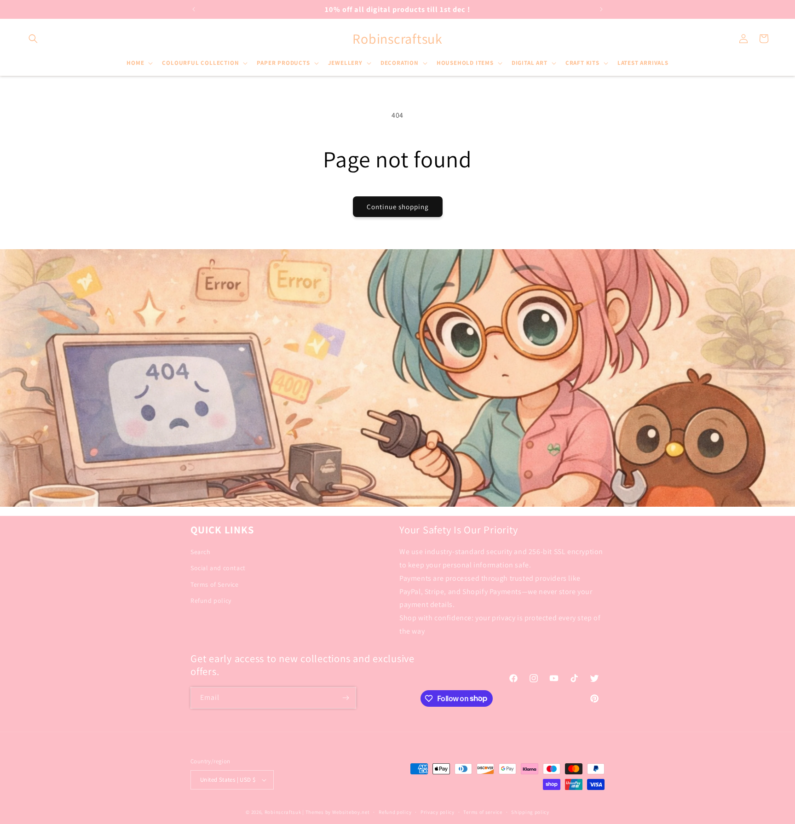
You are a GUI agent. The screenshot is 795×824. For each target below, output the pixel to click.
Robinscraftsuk (283, 812)
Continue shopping (398, 206)
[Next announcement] (601, 9)
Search (200, 552)
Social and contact (218, 568)
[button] (33, 39)
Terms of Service (214, 584)
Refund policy (210, 600)
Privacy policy (438, 812)
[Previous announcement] (194, 9)
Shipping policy (530, 812)
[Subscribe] (345, 698)
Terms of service (482, 812)
